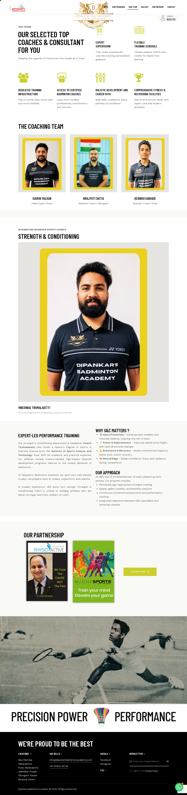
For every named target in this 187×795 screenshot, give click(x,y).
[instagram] (44, 213)
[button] (179, 787)
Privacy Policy (152, 771)
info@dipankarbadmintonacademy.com (71, 759)
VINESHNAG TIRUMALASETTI (34, 408)
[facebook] (39, 213)
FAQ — (103, 770)
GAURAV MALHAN (42, 198)
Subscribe (167, 761)
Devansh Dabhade (145, 198)
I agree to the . (145, 771)
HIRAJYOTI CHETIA (93, 198)
